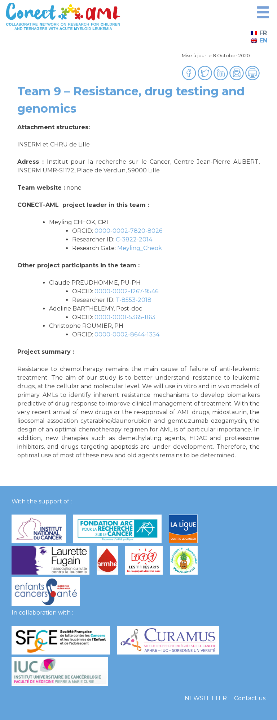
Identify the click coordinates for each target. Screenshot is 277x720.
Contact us (249, 698)
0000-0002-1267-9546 (126, 291)
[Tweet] (206, 78)
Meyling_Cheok (139, 248)
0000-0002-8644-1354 (126, 334)
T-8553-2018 (133, 299)
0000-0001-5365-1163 (124, 317)
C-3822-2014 (134, 239)
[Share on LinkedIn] (221, 78)
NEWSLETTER (206, 698)
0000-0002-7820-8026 (128, 230)
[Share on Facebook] (190, 78)
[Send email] (237, 78)
